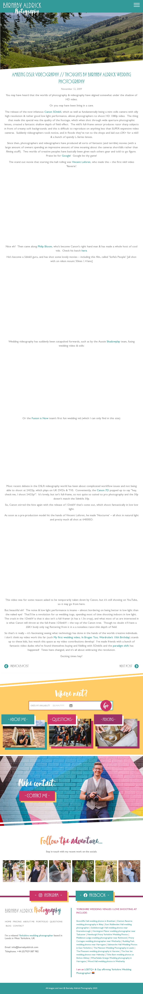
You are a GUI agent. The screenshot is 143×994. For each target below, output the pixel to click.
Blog (8, 926)
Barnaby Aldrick (19, 911)
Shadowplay (113, 341)
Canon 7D (103, 490)
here (84, 251)
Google (66, 156)
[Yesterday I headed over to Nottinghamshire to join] (60, 871)
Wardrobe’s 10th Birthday (114, 637)
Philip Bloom (45, 246)
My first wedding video (67, 637)
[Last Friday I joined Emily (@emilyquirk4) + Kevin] (106, 871)
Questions (56, 922)
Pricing (17, 922)
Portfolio (42, 922)
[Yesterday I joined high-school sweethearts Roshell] (83, 871)
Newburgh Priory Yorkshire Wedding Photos (107, 935)
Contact (18, 926)
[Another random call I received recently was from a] (129, 871)
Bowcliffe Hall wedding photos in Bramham (95, 921)
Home (8, 922)
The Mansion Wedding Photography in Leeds (113, 948)
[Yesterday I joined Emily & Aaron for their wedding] (14, 871)
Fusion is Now (40, 418)
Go (106, 705)
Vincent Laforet (81, 162)
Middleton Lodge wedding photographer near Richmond (101, 938)
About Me (28, 922)
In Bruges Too (89, 637)
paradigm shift (121, 646)
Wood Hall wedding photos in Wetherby (106, 961)
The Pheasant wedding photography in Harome (97, 951)
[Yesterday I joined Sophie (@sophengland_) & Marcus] (37, 871)
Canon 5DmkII (52, 112)
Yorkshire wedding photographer (36, 936)
